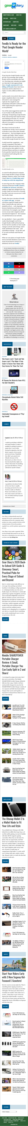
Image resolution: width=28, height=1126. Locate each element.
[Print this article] (19, 269)
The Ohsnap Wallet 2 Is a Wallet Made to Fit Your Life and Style (13, 822)
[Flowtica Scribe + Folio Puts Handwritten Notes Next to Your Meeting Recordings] (6, 890)
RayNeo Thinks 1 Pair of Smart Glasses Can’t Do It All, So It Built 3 (18, 914)
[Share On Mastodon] (19, 272)
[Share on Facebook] (9, 263)
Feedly (17, 243)
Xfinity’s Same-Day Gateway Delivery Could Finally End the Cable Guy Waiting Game (19, 1080)
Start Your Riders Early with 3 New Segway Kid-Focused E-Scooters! (13, 977)
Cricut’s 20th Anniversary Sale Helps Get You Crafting (19, 933)
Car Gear (5, 18)
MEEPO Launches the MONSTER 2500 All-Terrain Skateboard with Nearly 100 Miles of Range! (19, 1054)
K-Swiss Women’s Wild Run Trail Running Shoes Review (19, 724)
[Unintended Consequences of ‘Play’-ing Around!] (14, 409)
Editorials (5, 378)
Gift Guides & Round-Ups (9, 29)
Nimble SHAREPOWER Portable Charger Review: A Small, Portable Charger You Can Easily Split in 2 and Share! (13, 664)
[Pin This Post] (19, 266)
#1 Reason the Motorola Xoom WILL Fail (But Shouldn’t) (13, 381)
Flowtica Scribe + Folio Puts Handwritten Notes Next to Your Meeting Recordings (19, 888)
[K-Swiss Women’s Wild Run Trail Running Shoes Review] (6, 726)
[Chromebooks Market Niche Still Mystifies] (14, 393)
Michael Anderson (12, 57)
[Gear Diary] (14, 6)
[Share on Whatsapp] (9, 272)
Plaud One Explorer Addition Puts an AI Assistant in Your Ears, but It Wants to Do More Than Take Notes (19, 870)
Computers (16, 22)
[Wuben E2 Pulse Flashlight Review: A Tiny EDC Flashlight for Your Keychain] (6, 718)
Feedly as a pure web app (13, 199)
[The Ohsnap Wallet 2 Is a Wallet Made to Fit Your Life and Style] (14, 815)
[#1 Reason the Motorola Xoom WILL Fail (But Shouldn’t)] (14, 376)
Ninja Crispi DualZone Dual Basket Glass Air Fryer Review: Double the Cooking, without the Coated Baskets (19, 771)
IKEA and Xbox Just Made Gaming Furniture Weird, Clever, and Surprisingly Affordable (18, 879)
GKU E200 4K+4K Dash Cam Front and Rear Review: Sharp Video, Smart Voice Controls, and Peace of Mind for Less (19, 781)
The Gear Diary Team (12, 1118)
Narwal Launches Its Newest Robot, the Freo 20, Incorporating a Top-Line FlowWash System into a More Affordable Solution (19, 1024)
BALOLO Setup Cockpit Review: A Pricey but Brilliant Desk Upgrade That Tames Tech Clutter (19, 742)
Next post (13, 280)
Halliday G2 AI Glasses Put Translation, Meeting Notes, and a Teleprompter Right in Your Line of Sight (19, 1071)
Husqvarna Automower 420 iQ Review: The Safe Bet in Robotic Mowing (19, 733)
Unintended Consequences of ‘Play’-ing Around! (13, 415)
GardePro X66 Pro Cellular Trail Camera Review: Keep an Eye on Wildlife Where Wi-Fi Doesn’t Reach (19, 761)
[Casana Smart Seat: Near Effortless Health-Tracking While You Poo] (6, 1064)
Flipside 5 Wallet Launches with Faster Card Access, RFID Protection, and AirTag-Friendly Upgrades (19, 1089)
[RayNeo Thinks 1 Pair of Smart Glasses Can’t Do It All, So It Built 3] (6, 916)
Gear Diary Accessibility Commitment (11, 1120)
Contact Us (10, 1122)
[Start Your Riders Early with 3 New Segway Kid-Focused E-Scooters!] (14, 970)
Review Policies (21, 1118)
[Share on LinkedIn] (9, 266)
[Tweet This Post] (19, 263)
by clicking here (14, 537)
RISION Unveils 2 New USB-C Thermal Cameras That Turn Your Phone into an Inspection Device (19, 1034)
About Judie (4, 1118)
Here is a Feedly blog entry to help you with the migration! (13, 179)
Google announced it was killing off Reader (12, 86)
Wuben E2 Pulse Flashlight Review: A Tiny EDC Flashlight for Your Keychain (19, 716)
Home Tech (18, 15)
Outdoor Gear (7, 22)
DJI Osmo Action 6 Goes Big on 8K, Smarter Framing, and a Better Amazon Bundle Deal (19, 906)
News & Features (7, 799)
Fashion (20, 25)
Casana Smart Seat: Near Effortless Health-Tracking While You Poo (19, 1062)
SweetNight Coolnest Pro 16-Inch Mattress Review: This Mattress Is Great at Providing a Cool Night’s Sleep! (19, 924)
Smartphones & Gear (8, 15)
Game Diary (6, 25)
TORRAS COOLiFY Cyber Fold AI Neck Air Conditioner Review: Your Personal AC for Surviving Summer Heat (19, 751)
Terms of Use (23, 1120)
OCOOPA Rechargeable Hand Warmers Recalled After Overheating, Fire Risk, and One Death (19, 1044)
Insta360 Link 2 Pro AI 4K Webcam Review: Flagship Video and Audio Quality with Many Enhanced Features (19, 707)
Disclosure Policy (7, 1119)
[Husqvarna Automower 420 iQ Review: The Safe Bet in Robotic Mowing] (6, 735)
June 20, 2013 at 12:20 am (16, 438)
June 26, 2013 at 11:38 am (15, 481)
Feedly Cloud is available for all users (13, 186)
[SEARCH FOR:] (14, 32)
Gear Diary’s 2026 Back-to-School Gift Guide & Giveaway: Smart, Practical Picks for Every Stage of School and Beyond (14, 571)
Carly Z (6, 481)
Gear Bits (4, 356)
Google (10, 55)
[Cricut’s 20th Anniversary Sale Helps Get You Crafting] (6, 936)
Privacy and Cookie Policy (18, 1119)
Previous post (15, 278)
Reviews (5, 636)
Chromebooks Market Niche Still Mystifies (12, 398)
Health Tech (13, 18)
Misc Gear (13, 25)
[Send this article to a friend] (9, 269)
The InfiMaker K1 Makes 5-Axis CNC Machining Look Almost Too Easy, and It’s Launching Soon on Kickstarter (19, 944)
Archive (5, 1122)
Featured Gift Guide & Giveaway (10, 542)
